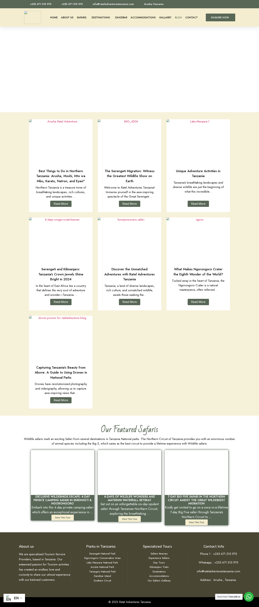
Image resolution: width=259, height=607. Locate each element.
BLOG (178, 17)
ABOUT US (67, 17)
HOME (54, 17)
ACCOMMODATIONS (143, 17)
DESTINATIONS (101, 17)
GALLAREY (165, 17)
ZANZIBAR (121, 17)
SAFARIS (81, 17)
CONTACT (191, 17)
